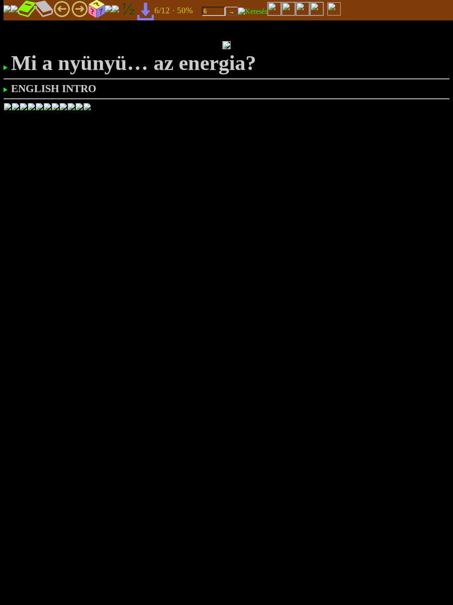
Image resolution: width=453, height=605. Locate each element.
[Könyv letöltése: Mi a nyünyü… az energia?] (145, 11)
